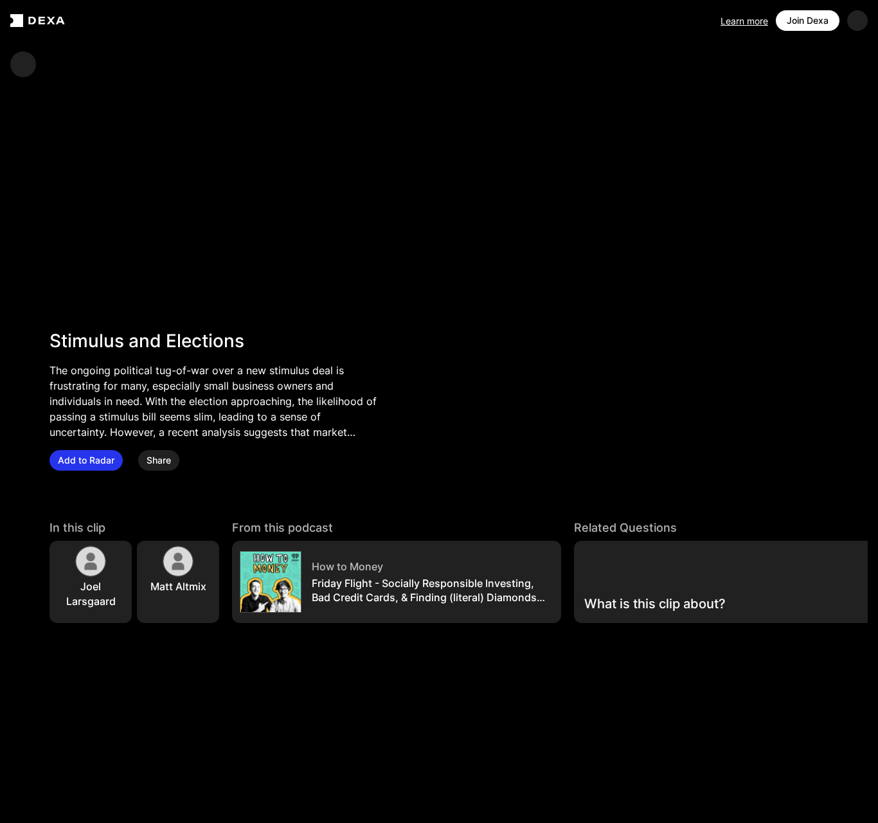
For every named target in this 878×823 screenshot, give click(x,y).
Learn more (744, 20)
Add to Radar (86, 460)
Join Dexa (808, 20)
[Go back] (23, 64)
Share (159, 460)
